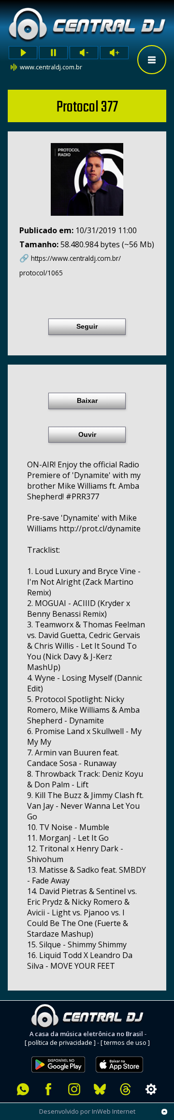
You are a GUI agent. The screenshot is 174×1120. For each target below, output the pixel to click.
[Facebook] (49, 1089)
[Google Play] (58, 1051)
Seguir (87, 326)
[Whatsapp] (23, 1089)
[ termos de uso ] (125, 1042)
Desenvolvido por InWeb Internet (87, 1111)
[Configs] (151, 1089)
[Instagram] (74, 1089)
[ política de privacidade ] (60, 1042)
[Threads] (125, 1089)
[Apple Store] (125, 1051)
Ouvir (87, 434)
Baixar (87, 400)
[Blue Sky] (100, 1089)
